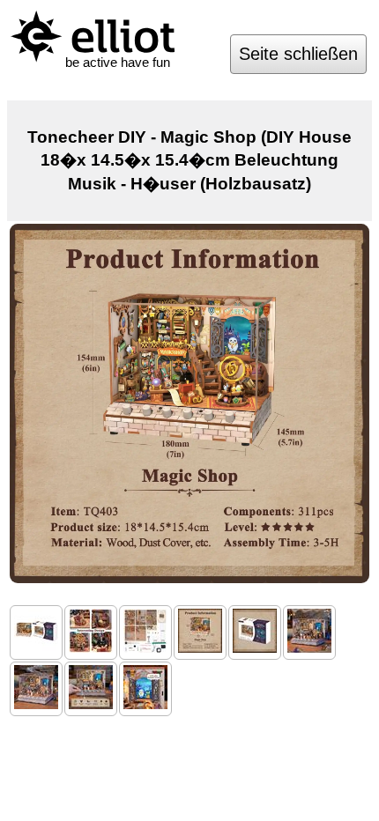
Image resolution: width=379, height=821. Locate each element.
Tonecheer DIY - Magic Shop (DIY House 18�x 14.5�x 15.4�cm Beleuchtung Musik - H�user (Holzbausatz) (189, 160)
